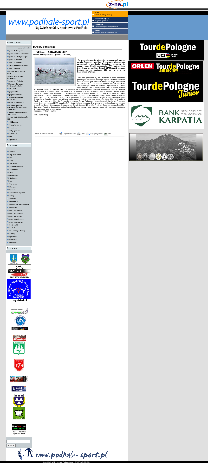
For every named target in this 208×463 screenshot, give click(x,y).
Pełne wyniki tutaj (41, 115)
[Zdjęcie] (54, 84)
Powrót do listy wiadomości (44, 134)
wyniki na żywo (19, 434)
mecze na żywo (19, 432)
